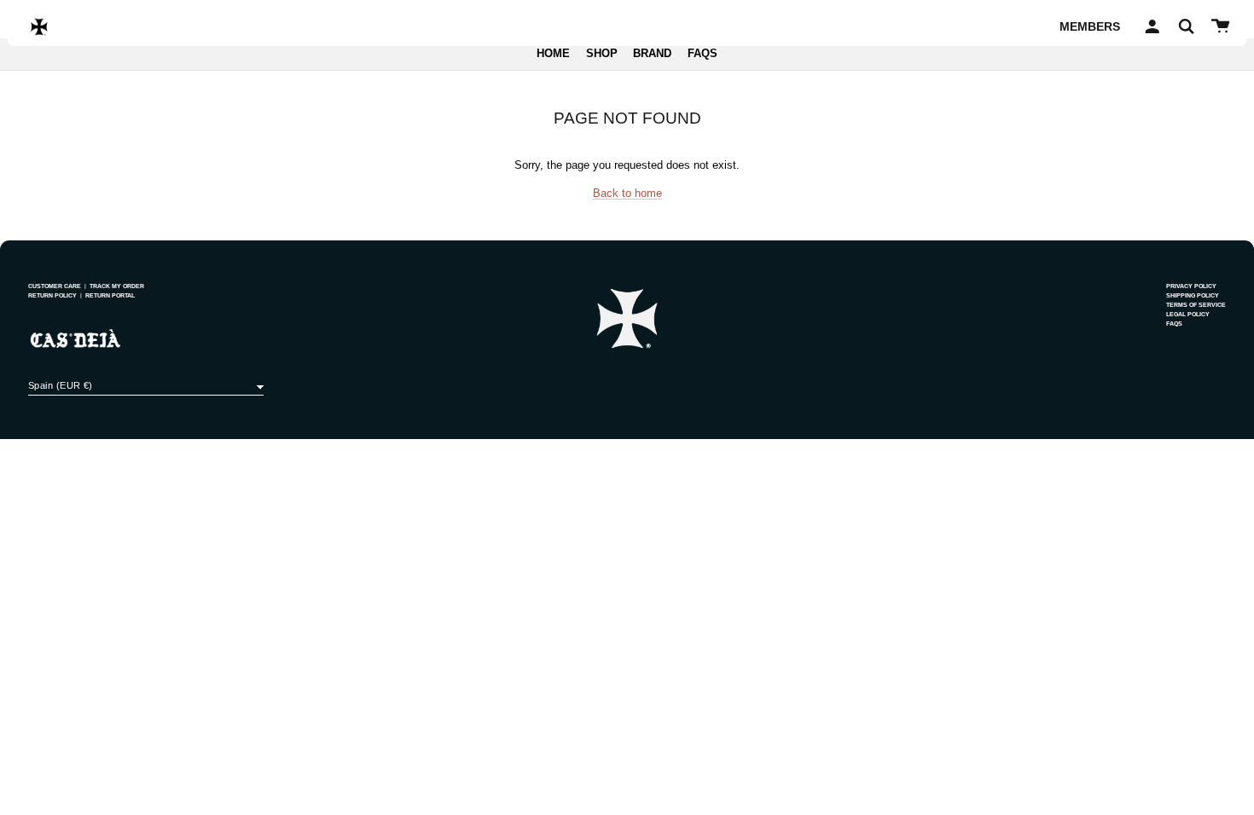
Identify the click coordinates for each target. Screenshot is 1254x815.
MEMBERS (1090, 26)
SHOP (602, 54)
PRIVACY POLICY (1191, 286)
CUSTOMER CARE (54, 286)
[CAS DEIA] (39, 26)
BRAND (652, 54)
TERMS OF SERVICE (1196, 305)
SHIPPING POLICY (1192, 295)
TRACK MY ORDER (117, 286)
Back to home (627, 193)
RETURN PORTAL (110, 295)
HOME (553, 54)
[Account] (1149, 26)
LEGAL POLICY (1188, 314)
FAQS (702, 54)
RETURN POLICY (52, 295)
